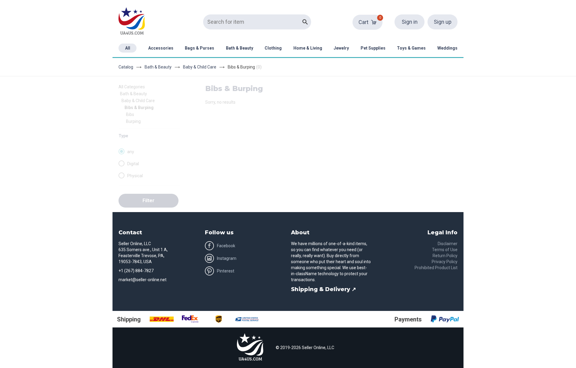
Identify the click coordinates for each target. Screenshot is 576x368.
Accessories (160, 48)
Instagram (226, 258)
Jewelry (341, 48)
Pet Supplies (373, 48)
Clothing (273, 48)
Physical (135, 175)
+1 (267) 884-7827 (136, 270)
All (127, 48)
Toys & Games (411, 48)
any (130, 151)
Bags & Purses (199, 48)
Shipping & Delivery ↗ (323, 289)
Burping (133, 121)
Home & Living (307, 48)
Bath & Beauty (239, 48)
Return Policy (445, 255)
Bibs (130, 114)
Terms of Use (445, 249)
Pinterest (225, 271)
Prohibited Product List (436, 267)
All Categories (131, 86)
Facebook (226, 245)
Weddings (447, 48)
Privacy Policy (445, 261)
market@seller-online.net (142, 279)
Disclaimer (448, 243)
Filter (148, 200)
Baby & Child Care (199, 67)
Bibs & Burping (139, 107)
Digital (133, 163)
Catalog (125, 67)
